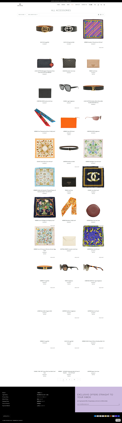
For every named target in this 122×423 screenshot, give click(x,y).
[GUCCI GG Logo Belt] (44, 29)
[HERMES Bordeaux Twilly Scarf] (69, 207)
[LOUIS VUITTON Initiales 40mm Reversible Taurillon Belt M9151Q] (93, 87)
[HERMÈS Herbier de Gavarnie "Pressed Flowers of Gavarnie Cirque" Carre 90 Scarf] (44, 176)
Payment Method (6, 405)
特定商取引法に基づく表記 (42, 394)
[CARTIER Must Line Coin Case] (93, 207)
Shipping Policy (5, 401)
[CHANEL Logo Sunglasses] (69, 87)
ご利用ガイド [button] (39, 392)
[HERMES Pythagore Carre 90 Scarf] (93, 148)
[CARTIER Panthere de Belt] (69, 148)
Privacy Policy (5, 397)
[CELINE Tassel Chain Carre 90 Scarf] (44, 148)
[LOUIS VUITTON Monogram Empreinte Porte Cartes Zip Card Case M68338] (44, 57)
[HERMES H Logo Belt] (44, 327)
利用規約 (39, 403)
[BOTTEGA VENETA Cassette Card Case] (69, 235)
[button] (58, 4)
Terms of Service (6, 403)
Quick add (44, 39)
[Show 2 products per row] (98, 14)
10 (74, 379)
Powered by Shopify (18, 420)
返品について (40, 399)
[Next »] (79, 379)
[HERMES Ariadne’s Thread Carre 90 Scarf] (93, 29)
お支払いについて (41, 405)
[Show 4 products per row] (103, 14)
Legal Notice (5, 394)
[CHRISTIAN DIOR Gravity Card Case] (44, 87)
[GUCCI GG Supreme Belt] (69, 29)
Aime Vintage (6, 420)
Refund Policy (5, 399)
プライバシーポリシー (42, 397)
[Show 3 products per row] (101, 14)
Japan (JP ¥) (6, 416)
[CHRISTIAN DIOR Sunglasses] (93, 118)
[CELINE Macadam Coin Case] (69, 57)
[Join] (118, 404)
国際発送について (41, 401)
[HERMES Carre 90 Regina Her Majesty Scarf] (44, 207)
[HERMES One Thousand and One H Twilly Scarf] (44, 118)
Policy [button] (4, 392)
